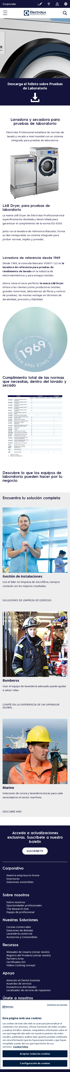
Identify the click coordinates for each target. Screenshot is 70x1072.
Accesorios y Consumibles (21, 937)
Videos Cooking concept (20, 965)
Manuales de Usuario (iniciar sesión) (27, 952)
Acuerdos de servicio (18, 983)
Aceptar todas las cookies (35, 1053)
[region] (35, 1034)
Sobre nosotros (15, 902)
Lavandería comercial (19, 933)
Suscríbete (35, 851)
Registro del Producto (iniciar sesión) (28, 955)
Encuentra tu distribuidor (21, 987)
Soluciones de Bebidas (19, 930)
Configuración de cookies (35, 1063)
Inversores (13, 878)
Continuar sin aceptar (57, 1004)
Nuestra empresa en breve (22, 875)
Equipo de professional (20, 912)
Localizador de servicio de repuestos (28, 990)
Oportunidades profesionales (24, 905)
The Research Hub (17, 908)
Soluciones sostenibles (19, 882)
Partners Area (14, 958)
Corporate (9, 4)
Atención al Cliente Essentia (23, 980)
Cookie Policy (20, 1046)
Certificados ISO (15, 962)
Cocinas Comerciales (18, 927)
